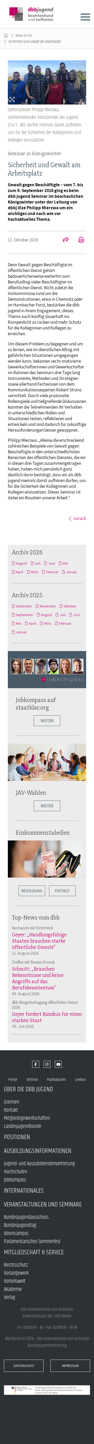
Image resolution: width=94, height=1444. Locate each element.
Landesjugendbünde (22, 1126)
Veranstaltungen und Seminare (43, 1204)
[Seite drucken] (78, 240)
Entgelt (62, 890)
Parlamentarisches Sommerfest (32, 1242)
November (48, 606)
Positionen (17, 1137)
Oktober (70, 606)
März (34, 572)
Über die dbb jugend (28, 1089)
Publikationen (56, 1080)
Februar (52, 572)
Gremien (11, 1102)
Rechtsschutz (16, 1265)
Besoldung (31, 890)
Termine (32, 1080)
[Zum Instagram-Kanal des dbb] (47, 1064)
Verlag (9, 1298)
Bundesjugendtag (20, 1225)
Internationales (24, 1191)
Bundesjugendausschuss (26, 1217)
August (21, 563)
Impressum (70, 1366)
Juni (51, 563)
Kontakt (11, 1110)
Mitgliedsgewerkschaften (27, 1118)
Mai (65, 563)
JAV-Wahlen (31, 792)
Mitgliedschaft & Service (34, 1252)
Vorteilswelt (15, 1281)
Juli (37, 563)
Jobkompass (15, 1180)
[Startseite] (6, 36)
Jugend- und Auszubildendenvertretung (39, 1164)
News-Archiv (24, 36)
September (24, 614)
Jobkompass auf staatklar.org (36, 703)
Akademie (13, 1289)
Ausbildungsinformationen (37, 1151)
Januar (71, 572)
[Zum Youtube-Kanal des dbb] (58, 1064)
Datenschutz (24, 1366)
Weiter (47, 720)
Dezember (24, 606)
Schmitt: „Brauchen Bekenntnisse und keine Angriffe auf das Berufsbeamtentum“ (37, 978)
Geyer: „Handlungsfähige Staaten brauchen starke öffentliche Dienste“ (39, 940)
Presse (12, 1080)
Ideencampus (16, 1234)
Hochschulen (15, 1172)
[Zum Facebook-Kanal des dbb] (35, 1064)
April (19, 572)
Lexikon (80, 1080)
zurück (80, 518)
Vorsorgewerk (16, 1273)
